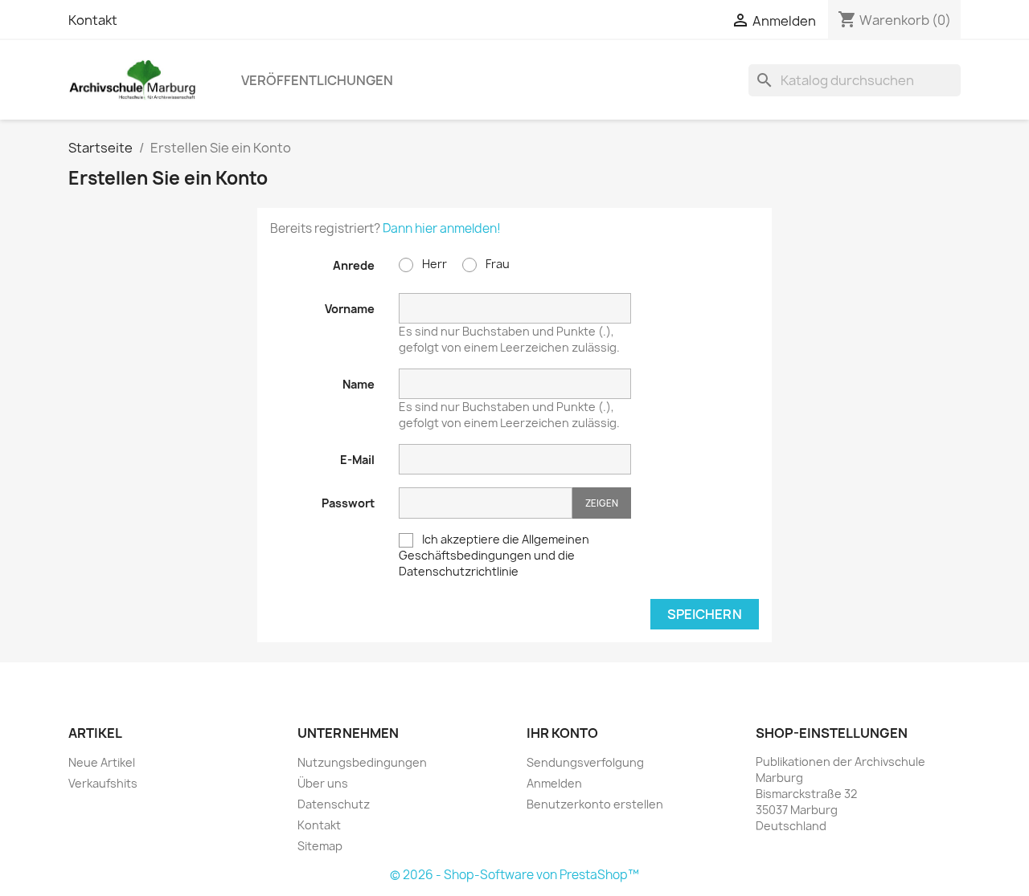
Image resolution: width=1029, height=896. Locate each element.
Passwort (348, 503)
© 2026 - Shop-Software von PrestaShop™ (514, 874)
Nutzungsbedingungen (362, 762)
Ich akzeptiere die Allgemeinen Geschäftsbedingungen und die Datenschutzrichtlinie (494, 555)
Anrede (354, 265)
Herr (433, 263)
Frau (496, 263)
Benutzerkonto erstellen (595, 804)
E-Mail (357, 459)
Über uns (322, 783)
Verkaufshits (102, 783)
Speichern (704, 614)
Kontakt (92, 20)
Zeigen (601, 503)
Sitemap (319, 845)
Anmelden (554, 783)
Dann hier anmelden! (442, 228)
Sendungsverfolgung (585, 762)
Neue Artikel (101, 762)
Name (358, 384)
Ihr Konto (562, 733)
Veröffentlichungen (317, 80)
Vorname (350, 308)
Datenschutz (333, 804)
